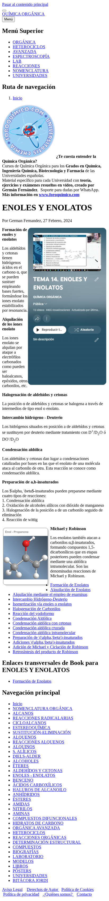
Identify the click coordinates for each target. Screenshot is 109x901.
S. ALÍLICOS (25, 751)
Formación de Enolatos (69, 585)
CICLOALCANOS (29, 723)
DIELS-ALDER (27, 756)
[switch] (4, 10)
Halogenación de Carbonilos (36, 609)
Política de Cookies (77, 889)
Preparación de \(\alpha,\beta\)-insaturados (48, 637)
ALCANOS (23, 713)
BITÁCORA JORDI (30, 880)
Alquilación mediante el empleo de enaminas (50, 594)
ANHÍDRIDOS (26, 794)
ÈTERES (21, 766)
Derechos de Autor (43, 889)
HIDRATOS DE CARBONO (38, 823)
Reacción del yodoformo (33, 613)
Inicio (17, 98)
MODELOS (23, 861)
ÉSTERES (22, 799)
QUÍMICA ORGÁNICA (23, 14)
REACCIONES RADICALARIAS (43, 718)
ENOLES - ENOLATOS (34, 775)
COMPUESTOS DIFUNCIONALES (45, 818)
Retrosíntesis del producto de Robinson (45, 651)
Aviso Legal (12, 889)
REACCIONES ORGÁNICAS (39, 837)
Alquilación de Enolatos (70, 589)
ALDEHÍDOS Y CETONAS (37, 770)
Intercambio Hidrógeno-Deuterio (40, 599)
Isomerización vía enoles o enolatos (42, 604)
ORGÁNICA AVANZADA (36, 828)
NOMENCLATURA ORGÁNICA (42, 708)
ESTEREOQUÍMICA (32, 727)
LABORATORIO (28, 856)
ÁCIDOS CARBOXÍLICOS (37, 785)
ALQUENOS (24, 737)
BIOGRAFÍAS (26, 852)
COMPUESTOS (27, 847)
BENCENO (23, 780)
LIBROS (20, 866)
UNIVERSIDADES (30, 875)
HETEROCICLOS (29, 832)
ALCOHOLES (26, 761)
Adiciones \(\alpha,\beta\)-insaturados (44, 642)
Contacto (84, 894)
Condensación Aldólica (32, 618)
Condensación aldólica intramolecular (44, 632)
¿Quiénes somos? (58, 894)
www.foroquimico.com (59, 194)
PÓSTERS (22, 871)
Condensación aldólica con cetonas (42, 623)
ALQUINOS (24, 746)
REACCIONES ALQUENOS (38, 742)
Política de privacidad (21, 894)
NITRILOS (22, 809)
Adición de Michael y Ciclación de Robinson (50, 647)
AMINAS (21, 813)
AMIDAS (21, 804)
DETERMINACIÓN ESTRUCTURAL (47, 842)
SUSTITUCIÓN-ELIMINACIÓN (42, 732)
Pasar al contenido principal (25, 4)
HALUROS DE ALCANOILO (39, 789)
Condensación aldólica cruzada (39, 628)
